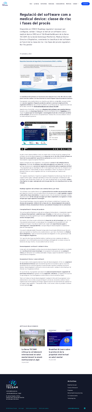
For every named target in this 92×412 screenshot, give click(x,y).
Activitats (44, 4)
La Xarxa (36, 4)
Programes (70, 390)
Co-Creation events (73, 395)
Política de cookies (44, 408)
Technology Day (72, 398)
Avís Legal (21, 408)
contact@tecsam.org (11, 391)
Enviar (65, 322)
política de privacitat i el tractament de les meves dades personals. (35, 322)
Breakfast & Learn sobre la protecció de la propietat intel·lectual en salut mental (59, 353)
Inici (31, 4)
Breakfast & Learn (72, 385)
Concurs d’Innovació (73, 387)
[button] (85, 3)
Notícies (68, 4)
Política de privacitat (31, 408)
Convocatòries (60, 4)
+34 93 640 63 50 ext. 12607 (13, 393)
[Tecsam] (5, 4)
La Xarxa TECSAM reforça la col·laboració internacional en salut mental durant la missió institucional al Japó (32, 354)
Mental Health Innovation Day (75, 393)
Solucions (51, 4)
